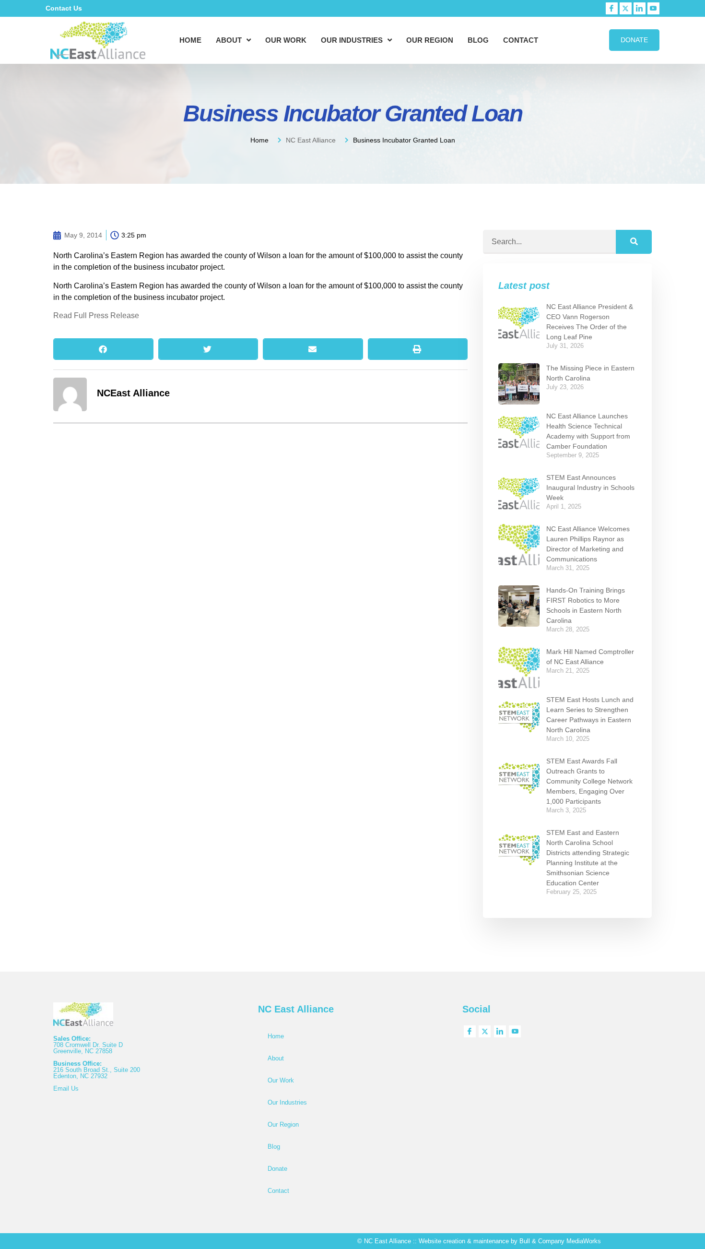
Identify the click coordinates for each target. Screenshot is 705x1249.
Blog (478, 40)
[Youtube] (653, 8)
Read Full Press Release (96, 315)
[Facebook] (612, 8)
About (229, 40)
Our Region (429, 40)
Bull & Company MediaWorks (560, 1241)
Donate (277, 1168)
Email (62, 1088)
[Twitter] (626, 8)
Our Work (285, 40)
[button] (103, 349)
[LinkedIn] (640, 8)
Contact (520, 40)
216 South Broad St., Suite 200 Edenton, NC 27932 (96, 1073)
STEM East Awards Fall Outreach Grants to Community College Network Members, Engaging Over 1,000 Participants (589, 781)
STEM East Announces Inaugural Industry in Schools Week (590, 487)
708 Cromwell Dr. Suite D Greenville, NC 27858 (88, 1048)
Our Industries (352, 40)
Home (190, 40)
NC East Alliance (311, 140)
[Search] (634, 242)
